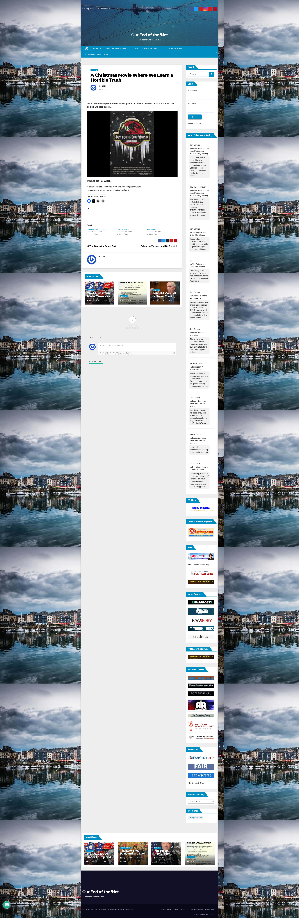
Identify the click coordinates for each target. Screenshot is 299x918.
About (169, 909)
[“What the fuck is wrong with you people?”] (201, 509)
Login (173, 338)
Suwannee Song (153, 229)
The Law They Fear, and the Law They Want (132, 853)
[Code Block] (123, 353)
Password (192, 103)
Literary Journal (173, 49)
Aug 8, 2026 (126, 300)
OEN (104, 86)
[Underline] (107, 353)
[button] (216, 52)
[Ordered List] (113, 353)
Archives (175, 909)
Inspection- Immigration (162, 852)
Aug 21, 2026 (127, 858)
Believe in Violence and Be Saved (158, 246)
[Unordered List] (117, 353)
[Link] (126, 353)
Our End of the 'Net (149, 34)
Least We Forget (123, 229)
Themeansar (129, 909)
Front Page (94, 70)
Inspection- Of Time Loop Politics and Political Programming (199, 151)
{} (130, 353)
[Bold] (100, 353)
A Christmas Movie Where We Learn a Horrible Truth (132, 77)
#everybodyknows (195, 817)
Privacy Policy (210, 909)
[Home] (86, 49)
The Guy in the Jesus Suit (102, 246)
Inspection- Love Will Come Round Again (198, 403)
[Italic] (103, 353)
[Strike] (110, 353)
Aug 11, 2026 (161, 858)
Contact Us (184, 909)
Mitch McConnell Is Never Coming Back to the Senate (164, 298)
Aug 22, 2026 (94, 300)
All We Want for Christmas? (97, 229)
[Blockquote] (120, 353)
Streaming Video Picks (97, 55)
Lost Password (194, 124)
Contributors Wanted (118, 49)
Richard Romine (125, 847)
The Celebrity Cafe (196, 783)
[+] (133, 353)
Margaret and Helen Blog (199, 565)
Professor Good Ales (147, 49)
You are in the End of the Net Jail (203, 915)
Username (192, 90)
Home (96, 49)
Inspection (157, 847)
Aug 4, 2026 (159, 300)
